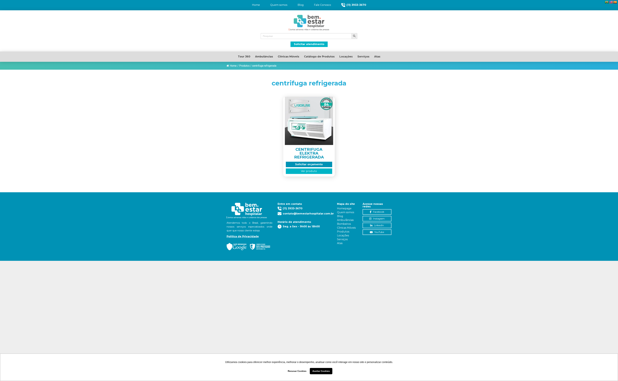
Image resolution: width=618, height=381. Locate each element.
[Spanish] (615, 2)
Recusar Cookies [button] (297, 371)
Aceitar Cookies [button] (321, 371)
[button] (309, 36)
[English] (611, 2)
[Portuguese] (607, 2)
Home (233, 65)
